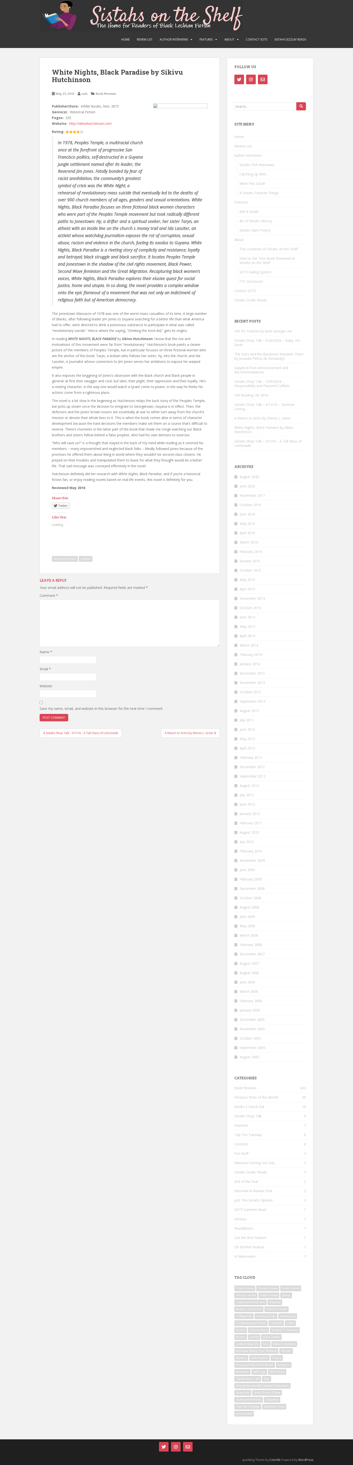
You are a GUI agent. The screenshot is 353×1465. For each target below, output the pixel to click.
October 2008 (250, 898)
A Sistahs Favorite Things (259, 193)
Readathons (243, 1228)
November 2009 (252, 860)
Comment (49, 595)
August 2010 (249, 832)
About (229, 39)
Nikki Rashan (259, 1358)
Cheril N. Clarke (276, 1309)
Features (206, 39)
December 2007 (252, 954)
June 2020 (247, 486)
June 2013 (247, 729)
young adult (244, 1413)
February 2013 (251, 757)
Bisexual (274, 1302)
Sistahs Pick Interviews (256, 164)
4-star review (290, 1288)
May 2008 (247, 926)
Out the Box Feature (250, 1237)
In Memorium (245, 1256)
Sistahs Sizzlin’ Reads (290, 39)
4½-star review (246, 1295)
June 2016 (247, 514)
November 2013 (252, 682)
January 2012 (250, 813)
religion (85, 559)
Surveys (240, 1219)
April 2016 (247, 533)
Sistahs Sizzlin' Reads (250, 1172)
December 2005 (252, 1019)
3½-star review (268, 1288)
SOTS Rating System (255, 272)
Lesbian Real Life (247, 1344)
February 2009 (251, 879)
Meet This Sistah (252, 183)
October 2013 (250, 692)
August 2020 (249, 476)
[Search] (301, 106)
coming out (287, 1316)
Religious (284, 1365)
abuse (286, 1295)
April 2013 (247, 748)
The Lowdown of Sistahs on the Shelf (268, 249)
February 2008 (251, 944)
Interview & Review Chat (253, 1191)
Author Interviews (174, 39)
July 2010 (247, 841)
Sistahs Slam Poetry (254, 230)
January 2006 (250, 1010)
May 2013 (247, 738)
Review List (144, 39)
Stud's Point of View (267, 1393)
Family (254, 1337)
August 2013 (249, 710)
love (266, 1344)
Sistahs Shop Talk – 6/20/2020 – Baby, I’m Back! (267, 342)
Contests (241, 1144)
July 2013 (247, 720)
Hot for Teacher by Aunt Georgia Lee (263, 331)
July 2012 (247, 795)
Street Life (243, 1393)
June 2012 (247, 804)
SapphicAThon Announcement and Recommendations (261, 369)
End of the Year (246, 1181)
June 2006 (247, 982)
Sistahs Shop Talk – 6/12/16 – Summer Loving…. (264, 406)
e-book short (258, 1330)
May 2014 (247, 626)
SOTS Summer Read (250, 1209)
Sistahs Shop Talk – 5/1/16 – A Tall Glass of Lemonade (268, 443)
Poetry (276, 1358)
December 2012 (252, 767)
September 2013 (252, 701)
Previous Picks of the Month (256, 1097)
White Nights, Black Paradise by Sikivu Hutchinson (263, 429)
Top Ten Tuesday (248, 1134)
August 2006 (249, 972)
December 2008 (252, 888)
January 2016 (250, 561)
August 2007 (249, 963)
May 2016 (247, 523)
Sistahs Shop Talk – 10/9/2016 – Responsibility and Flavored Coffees (262, 383)
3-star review (245, 1288)
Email (45, 669)
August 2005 (249, 1057)
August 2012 (249, 785)
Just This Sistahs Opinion (253, 1200)
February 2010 (251, 851)
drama (240, 1330)
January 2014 (250, 664)
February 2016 (251, 551)
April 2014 (247, 636)
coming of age (266, 1316)
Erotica (240, 1337)
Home (125, 39)
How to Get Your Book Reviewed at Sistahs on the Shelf (267, 260)
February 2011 (251, 823)
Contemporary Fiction (251, 1323)
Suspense (272, 1400)
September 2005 (252, 1047)
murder (286, 1351)
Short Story (277, 1372)
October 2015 (250, 570)
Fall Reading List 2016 (251, 395)
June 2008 (247, 916)
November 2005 (252, 1029)
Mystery (241, 1358)
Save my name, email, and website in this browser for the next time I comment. (101, 708)
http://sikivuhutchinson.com (90, 123)
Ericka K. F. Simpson (285, 1330)
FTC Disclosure (251, 281)
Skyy (266, 1379)
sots (84, 93)
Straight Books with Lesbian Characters (262, 1386)
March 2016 (249, 542)
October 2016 (250, 504)
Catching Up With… (254, 174)
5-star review (269, 1295)
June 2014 (247, 617)
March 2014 (249, 645)
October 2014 (250, 607)
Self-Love (259, 1372)
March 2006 (249, 991)
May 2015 (247, 579)
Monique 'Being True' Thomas (256, 1351)
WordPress (305, 1460)
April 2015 (247, 589)
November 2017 (252, 495)
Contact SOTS (256, 39)
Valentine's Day (274, 1407)
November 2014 (252, 598)
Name (46, 652)
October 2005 (250, 1038)
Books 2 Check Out (249, 1106)
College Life (244, 1316)
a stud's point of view (250, 1302)
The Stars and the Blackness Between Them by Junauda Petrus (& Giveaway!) (269, 356)
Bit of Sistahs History (255, 221)
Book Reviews (106, 93)
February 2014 (251, 654)
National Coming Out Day (254, 1162)
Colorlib (274, 1460)
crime (290, 1323)
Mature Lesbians (284, 1344)
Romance (242, 1372)
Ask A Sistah (248, 211)
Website (46, 686)
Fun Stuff (241, 1153)
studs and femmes (248, 1400)
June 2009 (247, 869)
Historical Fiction (65, 559)
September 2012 (252, 776)
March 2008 (249, 935)
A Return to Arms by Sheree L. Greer (262, 418)
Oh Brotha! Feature (249, 1247)
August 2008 (249, 907)
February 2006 (251, 1001)
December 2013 (252, 673)
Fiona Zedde (271, 1337)
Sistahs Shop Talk (248, 1116)
